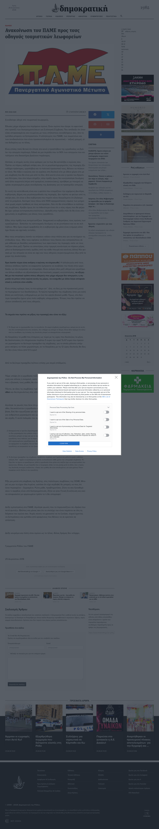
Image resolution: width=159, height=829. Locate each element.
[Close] (117, 378)
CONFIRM (64, 443)
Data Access (79, 451)
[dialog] (79, 414)
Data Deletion (67, 451)
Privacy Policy (91, 451)
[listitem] (79, 407)
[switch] (106, 412)
